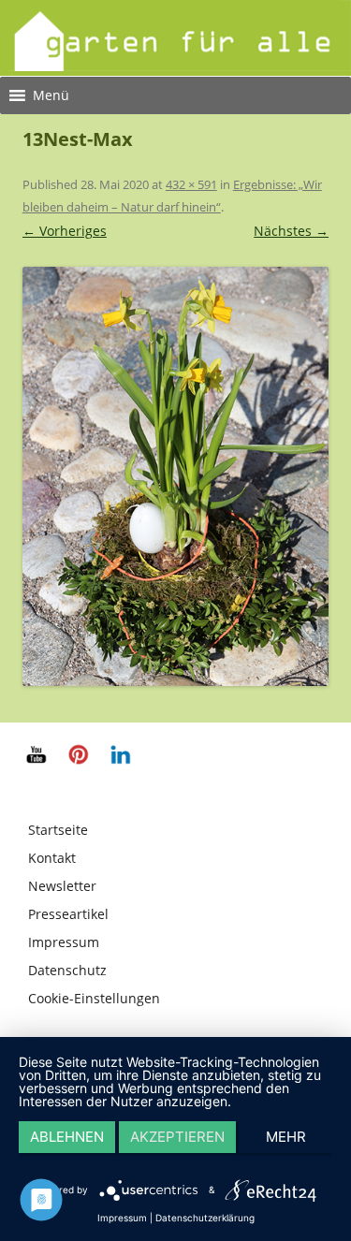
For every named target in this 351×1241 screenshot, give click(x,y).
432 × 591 (191, 184)
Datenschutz (67, 970)
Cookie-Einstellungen (94, 998)
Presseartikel (68, 914)
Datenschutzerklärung (205, 1217)
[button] (51, 95)
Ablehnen (67, 1137)
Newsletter (62, 886)
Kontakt (52, 858)
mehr (286, 1137)
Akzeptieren (177, 1137)
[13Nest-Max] (175, 476)
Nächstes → (291, 231)
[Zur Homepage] (175, 66)
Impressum (63, 942)
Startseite (58, 830)
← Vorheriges (64, 231)
